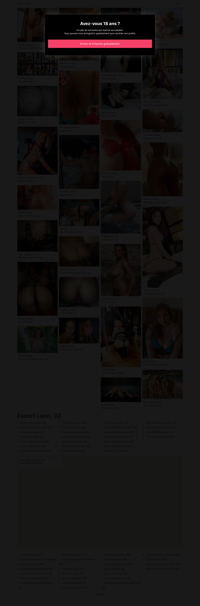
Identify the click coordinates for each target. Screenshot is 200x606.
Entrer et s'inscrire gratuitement (100, 43)
